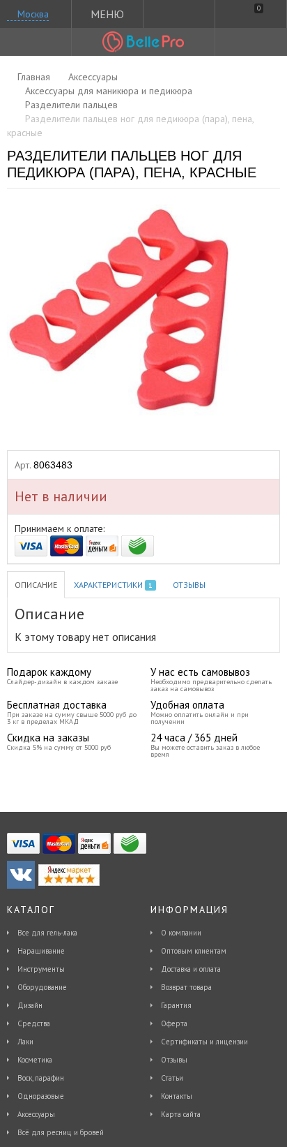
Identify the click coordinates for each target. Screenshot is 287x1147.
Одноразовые (40, 1096)
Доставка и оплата (191, 969)
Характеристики (113, 584)
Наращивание (41, 951)
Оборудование (42, 987)
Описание (36, 584)
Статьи (172, 1078)
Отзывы (189, 584)
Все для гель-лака (47, 933)
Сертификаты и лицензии (204, 1041)
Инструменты (41, 969)
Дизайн (29, 1005)
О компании (181, 933)
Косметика (34, 1060)
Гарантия (176, 1005)
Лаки (25, 1041)
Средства (33, 1023)
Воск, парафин (40, 1078)
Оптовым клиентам (193, 951)
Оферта (174, 1023)
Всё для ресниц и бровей (60, 1132)
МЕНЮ (107, 14)
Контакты (176, 1096)
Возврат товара (186, 987)
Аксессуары (36, 1114)
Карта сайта (181, 1114)
